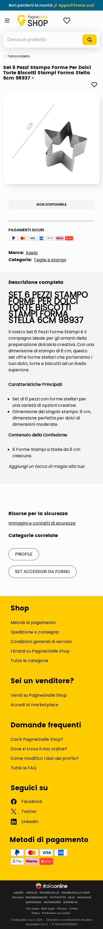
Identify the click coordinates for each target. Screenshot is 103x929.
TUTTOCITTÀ (58, 897)
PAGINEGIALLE (49, 892)
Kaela (32, 253)
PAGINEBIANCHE (37, 897)
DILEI (71, 897)
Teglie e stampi (50, 260)
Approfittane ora (76, 5)
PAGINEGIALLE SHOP (76, 892)
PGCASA (18, 897)
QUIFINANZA (34, 902)
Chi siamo (32, 908)
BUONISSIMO (52, 902)
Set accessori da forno (42, 572)
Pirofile (23, 554)
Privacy (62, 908)
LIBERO (18, 892)
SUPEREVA (70, 902)
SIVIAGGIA (84, 897)
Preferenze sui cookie (56, 913)
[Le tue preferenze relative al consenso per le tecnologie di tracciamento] (94, 920)
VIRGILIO (32, 892)
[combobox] (51, 40)
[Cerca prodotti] (89, 39)
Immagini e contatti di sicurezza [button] (41, 523)
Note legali (48, 908)
